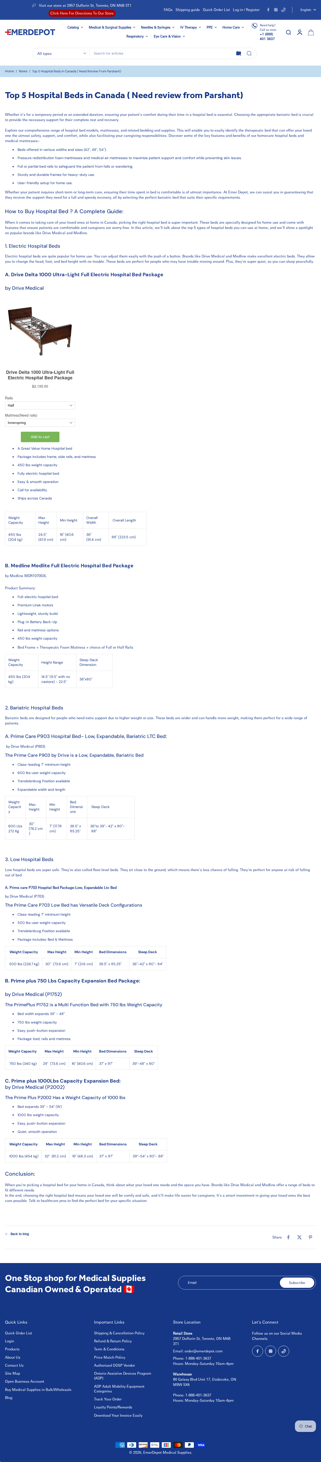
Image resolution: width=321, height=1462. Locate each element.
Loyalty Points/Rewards (113, 1407)
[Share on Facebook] (288, 1237)
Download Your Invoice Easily (118, 1415)
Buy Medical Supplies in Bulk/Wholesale (38, 1389)
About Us (12, 1357)
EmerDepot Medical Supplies (167, 1452)
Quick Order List (216, 9)
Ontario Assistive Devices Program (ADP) (122, 1375)
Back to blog (20, 1234)
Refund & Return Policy (113, 1341)
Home (9, 71)
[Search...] (249, 53)
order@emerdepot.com (204, 1351)
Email (192, 1282)
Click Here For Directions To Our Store (82, 13)
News (23, 71)
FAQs (168, 9)
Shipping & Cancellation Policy (119, 1333)
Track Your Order (108, 1399)
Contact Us (14, 1365)
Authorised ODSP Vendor (114, 1365)
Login (9, 1341)
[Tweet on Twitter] (299, 1237)
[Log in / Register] (299, 32)
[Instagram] (276, 10)
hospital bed (203, 114)
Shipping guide (188, 9)
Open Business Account (24, 1381)
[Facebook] (268, 10)
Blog (8, 1397)
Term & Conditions (109, 1349)
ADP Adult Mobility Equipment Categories (119, 1388)
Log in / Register (246, 9)
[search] (288, 32)
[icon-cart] (310, 32)
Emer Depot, (238, 192)
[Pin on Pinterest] (310, 1237)
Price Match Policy (109, 1357)
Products (12, 1349)
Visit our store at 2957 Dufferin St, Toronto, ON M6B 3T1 (85, 5)
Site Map (12, 1373)
